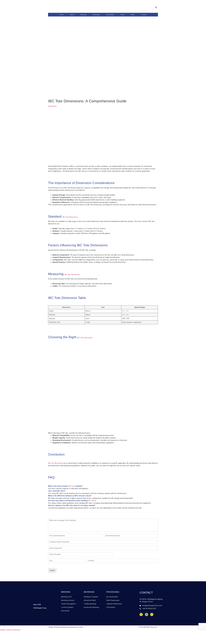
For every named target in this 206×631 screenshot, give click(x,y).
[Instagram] (151, 614)
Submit (52, 570)
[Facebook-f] (141, 614)
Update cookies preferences (10, 630)
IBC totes (91, 500)
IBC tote (72, 486)
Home (61, 15)
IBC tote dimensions (55, 463)
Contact (144, 15)
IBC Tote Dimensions (70, 217)
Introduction (52, 106)
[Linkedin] (146, 614)
